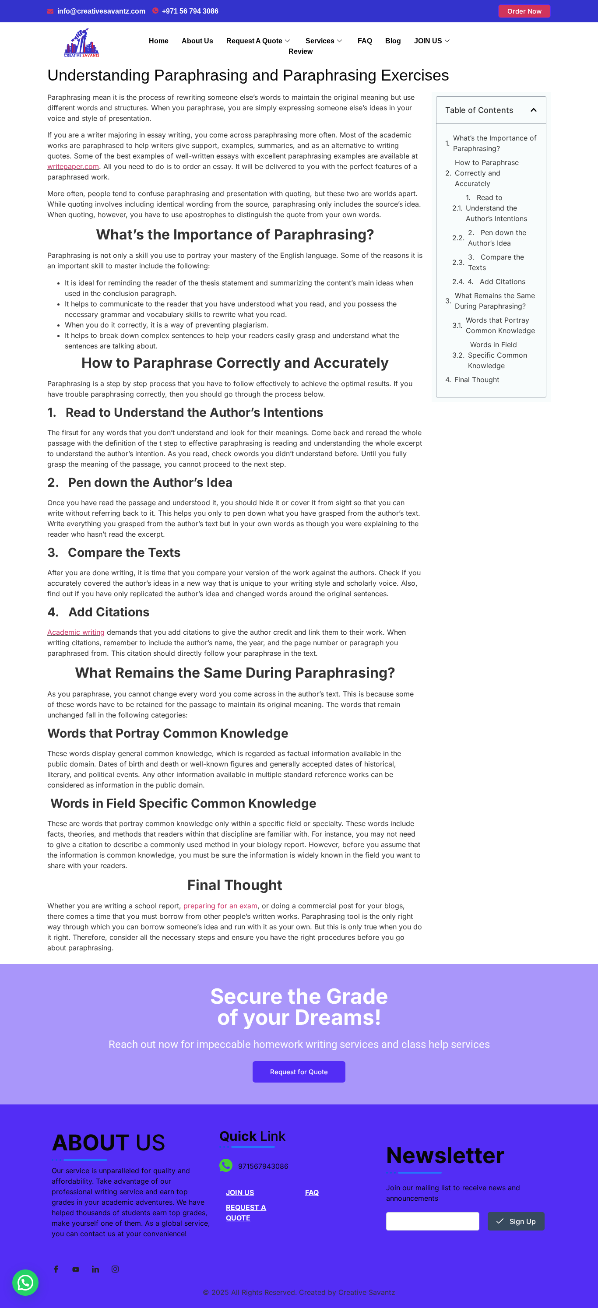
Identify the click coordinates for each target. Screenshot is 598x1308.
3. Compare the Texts (496, 262)
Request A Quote (254, 41)
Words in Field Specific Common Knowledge (497, 355)
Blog (393, 41)
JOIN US (428, 41)
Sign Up (522, 1221)
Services (320, 41)
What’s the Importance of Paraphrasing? (495, 143)
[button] (533, 109)
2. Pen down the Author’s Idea (497, 237)
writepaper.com (73, 166)
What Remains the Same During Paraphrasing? (495, 300)
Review (300, 51)
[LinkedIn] (95, 1269)
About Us (197, 41)
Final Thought (477, 379)
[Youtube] (75, 1269)
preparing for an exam (220, 905)
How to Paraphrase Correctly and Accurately (487, 173)
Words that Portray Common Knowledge (500, 325)
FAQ (365, 41)
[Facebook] (56, 1269)
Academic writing (76, 632)
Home (159, 41)
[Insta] (115, 1269)
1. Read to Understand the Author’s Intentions (496, 208)
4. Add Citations (496, 281)
